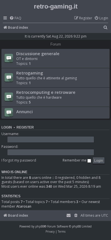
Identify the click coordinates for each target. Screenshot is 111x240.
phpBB (39, 226)
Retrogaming (29, 73)
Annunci (24, 111)
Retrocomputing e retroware (45, 92)
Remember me (75, 160)
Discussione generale (37, 53)
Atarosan (23, 206)
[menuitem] (15, 18)
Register (25, 127)
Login (6, 127)
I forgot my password (18, 160)
